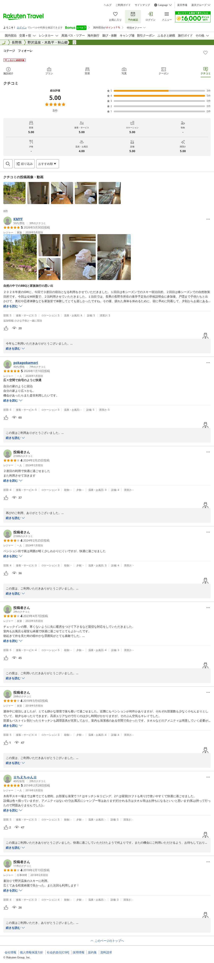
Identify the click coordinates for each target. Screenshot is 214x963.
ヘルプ (107, 5)
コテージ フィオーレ (18, 51)
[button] (14, 193)
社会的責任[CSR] (58, 952)
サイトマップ (142, 5)
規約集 (92, 952)
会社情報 (10, 952)
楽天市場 (182, 5)
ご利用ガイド (123, 5)
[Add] (205, 52)
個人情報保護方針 (31, 952)
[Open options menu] (208, 219)
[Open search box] (8, 163)
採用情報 (78, 952)
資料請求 (106, 952)
